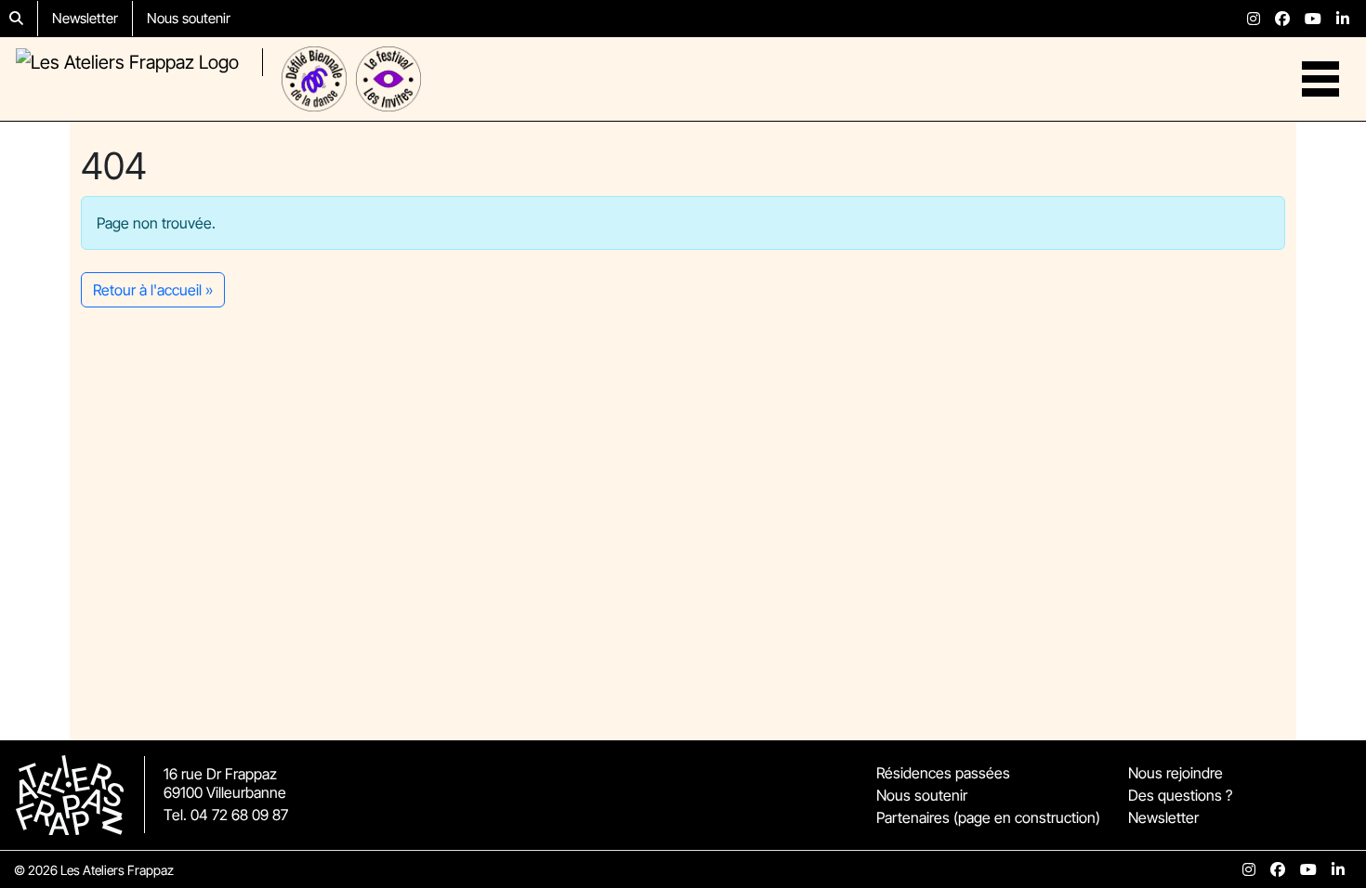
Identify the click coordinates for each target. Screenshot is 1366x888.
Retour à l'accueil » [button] (153, 290)
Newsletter (85, 18)
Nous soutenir (188, 18)
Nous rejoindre (1175, 773)
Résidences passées (943, 773)
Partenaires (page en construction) (988, 817)
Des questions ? (1180, 795)
